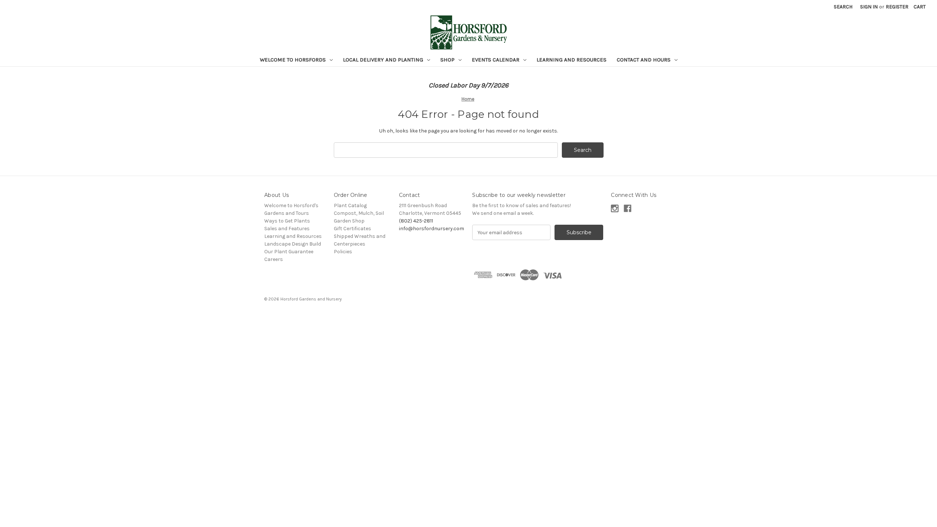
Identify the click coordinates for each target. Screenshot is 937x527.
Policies (343, 251)
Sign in (869, 7)
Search (843, 7)
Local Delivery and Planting (384, 59)
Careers (273, 259)
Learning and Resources (571, 59)
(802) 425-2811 (416, 221)
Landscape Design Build (292, 244)
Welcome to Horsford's (291, 205)
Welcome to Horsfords (293, 59)
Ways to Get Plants (287, 221)
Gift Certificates (352, 228)
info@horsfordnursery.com (431, 228)
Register (897, 7)
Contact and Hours (644, 59)
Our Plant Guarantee (288, 251)
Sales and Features (287, 228)
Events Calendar (496, 59)
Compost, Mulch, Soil (359, 213)
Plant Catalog (350, 205)
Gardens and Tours (286, 213)
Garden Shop (349, 221)
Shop (448, 59)
